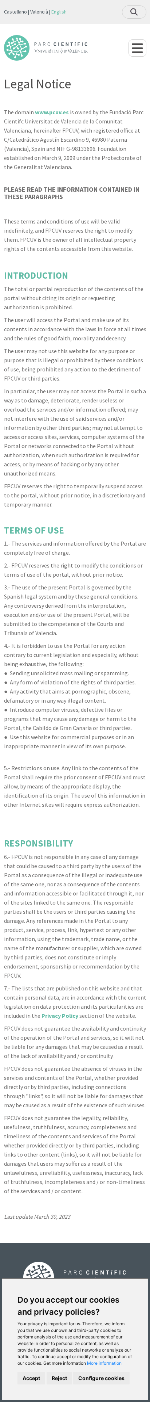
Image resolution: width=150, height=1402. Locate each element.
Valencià (39, 11)
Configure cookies (101, 1378)
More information (104, 1363)
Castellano (15, 11)
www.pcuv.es (52, 112)
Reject (59, 1378)
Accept (31, 1378)
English (59, 11)
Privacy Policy (60, 1015)
